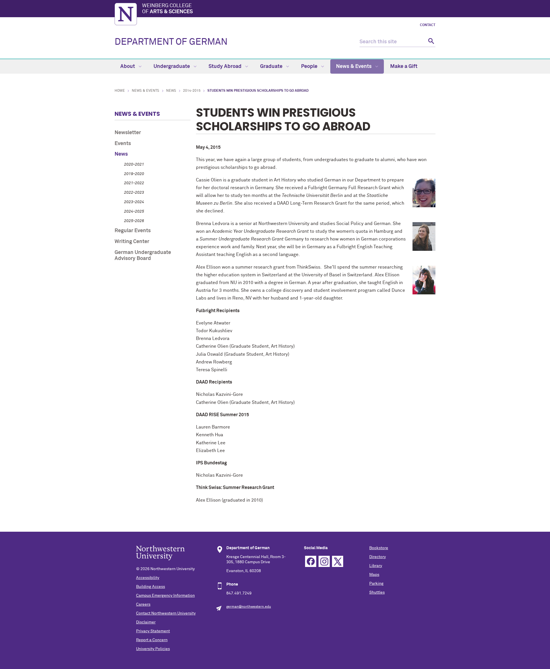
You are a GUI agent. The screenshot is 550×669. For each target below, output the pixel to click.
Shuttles (377, 592)
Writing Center (132, 241)
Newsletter (128, 132)
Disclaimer (146, 622)
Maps (374, 575)
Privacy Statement (153, 631)
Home (120, 91)
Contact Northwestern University (166, 613)
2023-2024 (134, 202)
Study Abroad (226, 66)
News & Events (354, 66)
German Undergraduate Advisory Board (143, 255)
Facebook (310, 561)
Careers (143, 605)
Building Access (150, 587)
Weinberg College (167, 9)
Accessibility (147, 578)
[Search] (430, 42)
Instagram (324, 561)
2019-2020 (134, 174)
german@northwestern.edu (248, 607)
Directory (377, 557)
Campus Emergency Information (165, 596)
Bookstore (378, 548)
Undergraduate (172, 66)
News (171, 91)
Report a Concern (152, 640)
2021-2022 (134, 183)
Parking (376, 584)
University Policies (153, 649)
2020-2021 (134, 165)
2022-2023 (134, 193)
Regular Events (133, 230)
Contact (427, 25)
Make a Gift (403, 66)
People (310, 66)
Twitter (337, 561)
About (128, 66)
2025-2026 (134, 221)
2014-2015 (192, 91)
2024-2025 (134, 212)
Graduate (272, 66)
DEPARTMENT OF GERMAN (171, 42)
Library (375, 566)
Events (123, 143)
